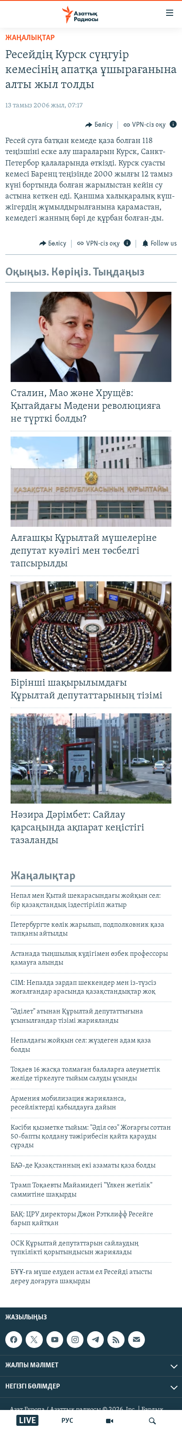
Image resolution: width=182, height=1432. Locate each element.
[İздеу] (152, 1421)
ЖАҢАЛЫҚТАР (30, 38)
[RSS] (115, 1339)
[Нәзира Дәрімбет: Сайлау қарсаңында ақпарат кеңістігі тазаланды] (91, 758)
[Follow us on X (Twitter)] (34, 1339)
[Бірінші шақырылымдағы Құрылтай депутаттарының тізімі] (91, 626)
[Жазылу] (136, 1339)
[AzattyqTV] (109, 1421)
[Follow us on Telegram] (95, 1339)
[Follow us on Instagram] (75, 1339)
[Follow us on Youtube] (54, 1339)
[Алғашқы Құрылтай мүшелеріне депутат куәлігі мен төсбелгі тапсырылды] (91, 482)
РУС (67, 1421)
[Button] (99, 125)
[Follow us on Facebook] (13, 1339)
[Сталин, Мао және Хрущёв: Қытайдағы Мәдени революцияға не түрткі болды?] (91, 337)
